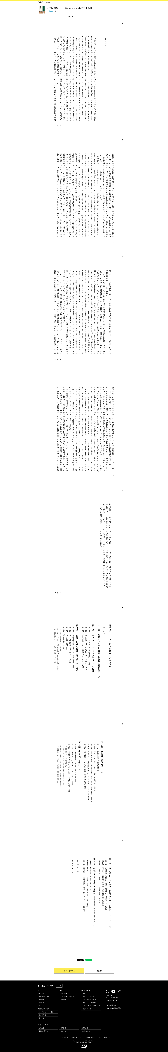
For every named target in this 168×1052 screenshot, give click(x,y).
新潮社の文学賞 (43, 1031)
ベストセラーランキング (89, 999)
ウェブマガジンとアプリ (67, 996)
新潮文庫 (41, 999)
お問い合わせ (86, 1031)
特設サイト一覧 (87, 1009)
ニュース (63, 1031)
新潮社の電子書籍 (44, 1009)
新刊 (84, 993)
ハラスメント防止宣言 (90, 1037)
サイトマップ (107, 1037)
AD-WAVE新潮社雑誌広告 (114, 1008)
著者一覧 (41, 1018)
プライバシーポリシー (77, 1037)
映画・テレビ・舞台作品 (89, 1002)
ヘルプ (99, 1037)
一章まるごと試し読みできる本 (91, 1006)
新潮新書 (41, 1002)
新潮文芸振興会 (111, 1005)
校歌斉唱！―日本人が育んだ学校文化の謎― (71, 8)
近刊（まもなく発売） (89, 996)
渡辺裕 (51, 11)
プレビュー (69, 16)
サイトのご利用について (63, 1037)
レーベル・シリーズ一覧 (46, 1012)
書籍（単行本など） (44, 996)
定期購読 (63, 999)
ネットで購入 (70, 971)
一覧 (60, 985)
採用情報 (63, 1028)
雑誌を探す (64, 993)
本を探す (41, 993)
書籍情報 (99, 971)
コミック (41, 1006)
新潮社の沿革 (86, 1028)
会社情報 (41, 1028)
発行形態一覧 (42, 1015)
